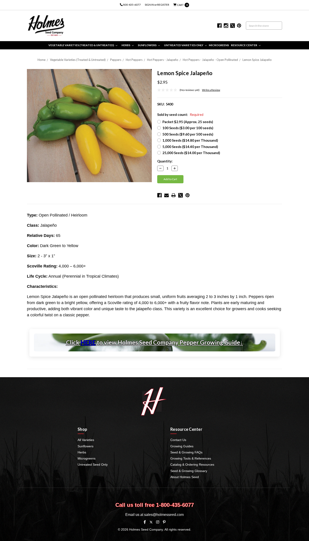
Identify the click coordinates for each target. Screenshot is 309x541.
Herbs (126, 45)
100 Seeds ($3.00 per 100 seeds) (187, 128)
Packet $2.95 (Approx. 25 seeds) (187, 122)
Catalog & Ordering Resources (192, 464)
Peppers (115, 60)
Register (163, 4)
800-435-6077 (132, 4)
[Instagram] (157, 522)
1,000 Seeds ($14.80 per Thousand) (190, 140)
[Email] (166, 195)
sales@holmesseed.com (164, 515)
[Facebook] (159, 195)
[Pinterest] (187, 195)
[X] (151, 522)
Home (41, 60)
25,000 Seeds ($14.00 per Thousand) (191, 153)
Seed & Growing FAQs (186, 452)
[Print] (173, 195)
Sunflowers (147, 45)
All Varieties (86, 440)
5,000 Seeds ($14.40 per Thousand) (190, 147)
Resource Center (244, 45)
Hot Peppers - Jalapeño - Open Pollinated (210, 60)
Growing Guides (181, 446)
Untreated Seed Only (93, 464)
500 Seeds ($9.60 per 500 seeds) (187, 134)
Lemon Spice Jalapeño (257, 60)
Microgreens (219, 45)
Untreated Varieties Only (184, 45)
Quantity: (165, 161)
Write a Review (211, 90)
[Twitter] (180, 195)
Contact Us (178, 440)
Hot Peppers (134, 60)
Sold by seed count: (180, 114)
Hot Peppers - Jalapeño (162, 60)
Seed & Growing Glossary (188, 471)
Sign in (149, 4)
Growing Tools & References (190, 458)
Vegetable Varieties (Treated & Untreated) (81, 45)
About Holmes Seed (184, 477)
